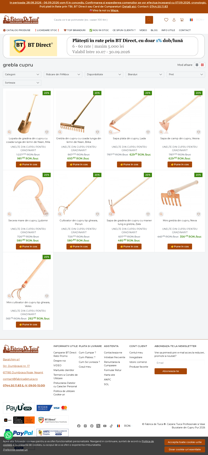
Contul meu (136, 352)
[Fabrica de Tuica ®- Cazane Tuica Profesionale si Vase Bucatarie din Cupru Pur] (21, 19)
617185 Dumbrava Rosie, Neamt (23, 372)
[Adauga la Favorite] (47, 132)
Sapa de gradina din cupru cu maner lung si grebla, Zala (129, 222)
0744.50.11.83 (159, 6)
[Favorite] (166, 20)
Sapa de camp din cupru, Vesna (179, 138)
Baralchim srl (11, 359)
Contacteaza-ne (113, 352)
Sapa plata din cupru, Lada (129, 138)
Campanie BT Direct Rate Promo (64, 354)
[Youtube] (105, 426)
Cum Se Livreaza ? (89, 362)
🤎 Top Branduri (74, 30)
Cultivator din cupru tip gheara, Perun (79, 222)
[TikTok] (111, 426)
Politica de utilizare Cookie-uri (64, 393)
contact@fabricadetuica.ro (20, 379)
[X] (98, 426)
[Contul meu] (174, 20)
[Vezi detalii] (9, 132)
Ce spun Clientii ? (124, 30)
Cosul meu (85, 366)
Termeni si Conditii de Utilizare (65, 376)
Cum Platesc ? (87, 357)
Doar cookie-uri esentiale (185, 449)
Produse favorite (138, 366)
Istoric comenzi (138, 362)
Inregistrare (135, 357)
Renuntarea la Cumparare (112, 364)
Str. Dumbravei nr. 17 (16, 366)
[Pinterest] (92, 426)
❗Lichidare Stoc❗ (47, 30)
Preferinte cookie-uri (15, 449)
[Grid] (202, 65)
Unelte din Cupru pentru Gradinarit (28, 148)
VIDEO (57, 365)
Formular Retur (112, 370)
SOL (106, 384)
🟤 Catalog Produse (16, 30)
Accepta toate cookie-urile (185, 442)
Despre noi (59, 360)
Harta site (109, 374)
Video (143, 30)
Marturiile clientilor (63, 370)
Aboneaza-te (170, 371)
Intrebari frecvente (114, 357)
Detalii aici (129, 6)
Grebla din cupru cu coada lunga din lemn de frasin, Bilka (78, 140)
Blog (154, 30)
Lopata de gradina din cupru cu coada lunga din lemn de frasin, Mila (28, 140)
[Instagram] (85, 426)
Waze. (115, 10)
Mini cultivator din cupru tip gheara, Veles (28, 304)
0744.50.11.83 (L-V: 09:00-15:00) (24, 385)
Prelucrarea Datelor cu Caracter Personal (65, 385)
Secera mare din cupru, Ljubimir (28, 220)
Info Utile (168, 30)
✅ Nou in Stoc (99, 30)
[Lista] (197, 65)
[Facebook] (79, 426)
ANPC (107, 379)
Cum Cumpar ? (87, 352)
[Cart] (182, 20)
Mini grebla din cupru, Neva (180, 220)
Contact (185, 30)
